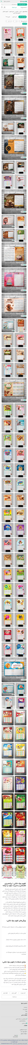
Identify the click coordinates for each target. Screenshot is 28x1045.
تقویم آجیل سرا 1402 (8, 410)
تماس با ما (25, 1009)
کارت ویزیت (23, 993)
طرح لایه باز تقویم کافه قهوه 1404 (20, 127)
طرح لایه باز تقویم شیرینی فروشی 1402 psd (20, 410)
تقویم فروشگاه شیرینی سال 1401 (8, 620)
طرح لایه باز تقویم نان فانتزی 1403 (20, 221)
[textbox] (15, 21)
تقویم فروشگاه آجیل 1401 (20, 515)
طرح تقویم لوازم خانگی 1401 (8, 530)
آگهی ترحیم (14, 993)
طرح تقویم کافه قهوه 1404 (14, 147)
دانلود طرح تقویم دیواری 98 (20, 751)
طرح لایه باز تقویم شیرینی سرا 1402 (8, 370)
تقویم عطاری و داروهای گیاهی (20, 801)
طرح (21, 11)
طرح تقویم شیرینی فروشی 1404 (20, 181)
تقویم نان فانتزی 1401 (8, 500)
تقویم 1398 (8, 717)
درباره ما (25, 1007)
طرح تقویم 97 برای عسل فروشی (8, 837)
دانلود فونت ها (24, 1031)
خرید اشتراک (14, 7)
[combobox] (23, 21)
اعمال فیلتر (24, 24)
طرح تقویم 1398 (8, 751)
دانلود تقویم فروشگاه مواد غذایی (20, 855)
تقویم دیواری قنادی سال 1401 (8, 649)
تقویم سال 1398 (8, 784)
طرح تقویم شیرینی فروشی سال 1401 (20, 635)
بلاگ (26, 1011)
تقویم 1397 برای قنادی (20, 837)
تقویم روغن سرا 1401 (20, 560)
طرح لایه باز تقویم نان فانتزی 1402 (20, 370)
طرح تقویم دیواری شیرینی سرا (8, 872)
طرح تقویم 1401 (20, 605)
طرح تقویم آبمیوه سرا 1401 (8, 545)
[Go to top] (24, 1042)
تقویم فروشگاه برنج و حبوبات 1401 (8, 515)
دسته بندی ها (23, 7)
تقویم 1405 (8, 17)
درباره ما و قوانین (23, 1029)
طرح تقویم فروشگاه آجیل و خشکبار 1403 (14, 306)
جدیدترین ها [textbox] (24, 21)
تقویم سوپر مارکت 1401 (8, 455)
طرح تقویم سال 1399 (14, 669)
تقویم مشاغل (5, 11)
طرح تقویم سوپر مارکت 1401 (20, 470)
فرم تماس (24, 1023)
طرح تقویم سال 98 (20, 767)
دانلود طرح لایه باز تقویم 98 (8, 734)
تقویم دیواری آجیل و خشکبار (20, 872)
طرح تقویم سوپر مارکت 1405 (20, 34)
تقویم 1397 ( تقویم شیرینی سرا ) (8, 855)
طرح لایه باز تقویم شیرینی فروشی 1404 (14, 201)
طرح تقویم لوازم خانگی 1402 (20, 425)
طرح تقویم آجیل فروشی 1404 (8, 127)
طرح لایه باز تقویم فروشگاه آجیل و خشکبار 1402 (8, 355)
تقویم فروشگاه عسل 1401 (20, 620)
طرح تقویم (11, 11)
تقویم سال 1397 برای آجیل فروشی (8, 801)
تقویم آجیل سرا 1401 (20, 500)
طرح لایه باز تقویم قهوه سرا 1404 (14, 108)
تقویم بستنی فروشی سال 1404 (8, 34)
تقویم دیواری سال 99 (8, 703)
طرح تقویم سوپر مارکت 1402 (8, 440)
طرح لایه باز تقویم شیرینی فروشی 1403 (8, 221)
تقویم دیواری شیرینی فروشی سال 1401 (8, 635)
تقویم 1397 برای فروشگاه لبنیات (8, 819)
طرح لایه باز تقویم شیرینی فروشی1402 (8, 325)
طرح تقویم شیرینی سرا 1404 (20, 49)
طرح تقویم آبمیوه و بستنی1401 (20, 590)
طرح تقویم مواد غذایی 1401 (20, 545)
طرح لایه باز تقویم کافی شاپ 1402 (20, 355)
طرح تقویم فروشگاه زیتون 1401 (8, 590)
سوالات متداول (24, 1033)
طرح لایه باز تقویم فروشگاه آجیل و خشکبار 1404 (20, 63)
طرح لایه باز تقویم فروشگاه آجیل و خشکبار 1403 (20, 325)
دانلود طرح (5, 993)
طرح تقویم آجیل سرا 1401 (8, 560)
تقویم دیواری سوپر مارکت (20, 717)
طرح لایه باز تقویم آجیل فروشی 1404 (14, 82)
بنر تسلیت (14, 997)
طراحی (16, 11)
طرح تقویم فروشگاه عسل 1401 (8, 605)
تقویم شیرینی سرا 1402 (8, 425)
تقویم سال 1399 (20, 689)
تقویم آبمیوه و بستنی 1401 (20, 455)
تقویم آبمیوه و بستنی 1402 (20, 440)
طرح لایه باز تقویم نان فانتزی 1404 (8, 49)
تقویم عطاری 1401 (8, 485)
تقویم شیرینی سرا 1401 (8, 575)
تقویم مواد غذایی (16, 13)
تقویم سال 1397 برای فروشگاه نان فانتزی (20, 819)
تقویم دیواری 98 (20, 734)
